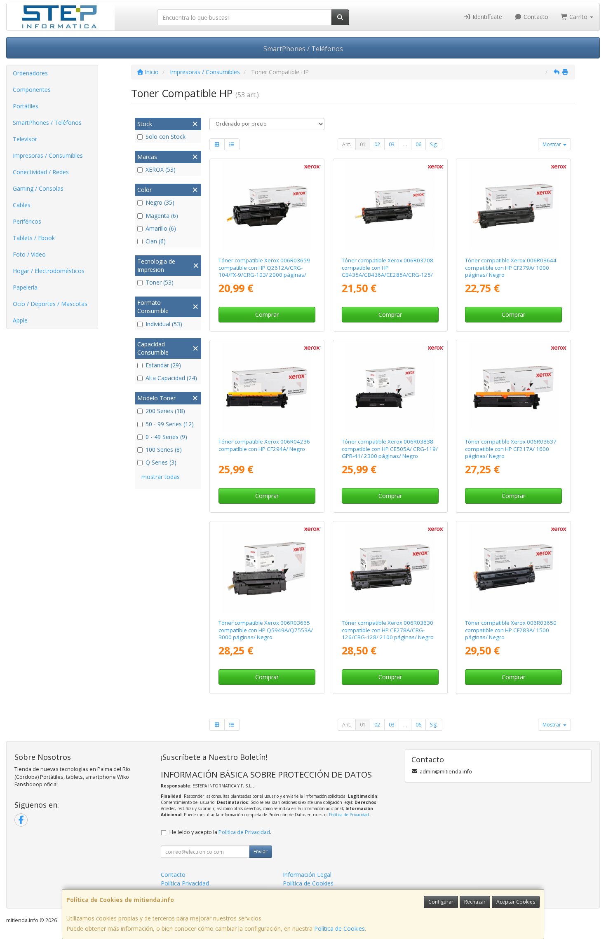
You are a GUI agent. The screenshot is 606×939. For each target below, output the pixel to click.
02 (377, 144)
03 (392, 144)
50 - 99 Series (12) (170, 424)
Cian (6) (156, 241)
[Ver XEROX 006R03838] (390, 387)
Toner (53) (160, 282)
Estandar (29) (163, 365)
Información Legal (307, 874)
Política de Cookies (339, 928)
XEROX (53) (161, 169)
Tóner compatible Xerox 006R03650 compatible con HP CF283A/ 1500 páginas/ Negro (511, 630)
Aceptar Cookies (515, 901)
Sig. (434, 144)
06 (418, 144)
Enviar (261, 851)
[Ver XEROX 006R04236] (267, 387)
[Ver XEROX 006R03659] (267, 206)
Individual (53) (164, 324)
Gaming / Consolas (38, 188)
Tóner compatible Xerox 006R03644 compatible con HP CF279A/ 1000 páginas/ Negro (511, 267)
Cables (22, 205)
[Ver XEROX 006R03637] (514, 387)
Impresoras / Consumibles (48, 155)
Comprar (267, 314)
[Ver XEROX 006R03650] (514, 569)
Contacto (535, 17)
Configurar (440, 901)
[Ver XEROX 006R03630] (390, 569)
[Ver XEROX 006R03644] (514, 206)
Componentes (32, 89)
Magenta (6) (162, 216)
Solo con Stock (166, 136)
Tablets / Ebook (34, 238)
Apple (20, 320)
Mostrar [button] (552, 144)
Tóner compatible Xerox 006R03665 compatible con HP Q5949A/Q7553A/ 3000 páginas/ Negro (265, 630)
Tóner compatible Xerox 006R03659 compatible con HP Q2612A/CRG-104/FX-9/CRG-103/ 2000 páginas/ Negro (264, 271)
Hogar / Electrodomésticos (49, 271)
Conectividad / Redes (41, 172)
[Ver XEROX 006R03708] (390, 206)
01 (363, 144)
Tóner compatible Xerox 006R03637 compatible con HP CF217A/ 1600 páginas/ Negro (511, 449)
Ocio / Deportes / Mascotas (50, 304)
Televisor (25, 139)
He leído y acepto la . (220, 832)
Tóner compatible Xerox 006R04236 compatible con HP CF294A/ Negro (264, 445)
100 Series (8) (164, 449)
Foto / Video (29, 254)
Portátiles (25, 106)
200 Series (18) (165, 411)
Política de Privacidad (349, 815)
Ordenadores (30, 73)
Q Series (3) (161, 462)
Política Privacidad (185, 883)
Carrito (578, 17)
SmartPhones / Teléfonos (303, 48)
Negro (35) (160, 202)
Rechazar (475, 901)
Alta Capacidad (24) (171, 378)
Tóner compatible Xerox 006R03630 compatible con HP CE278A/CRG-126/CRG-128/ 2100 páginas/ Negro (388, 630)
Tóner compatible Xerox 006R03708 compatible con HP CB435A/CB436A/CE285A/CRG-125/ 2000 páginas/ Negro (387, 271)
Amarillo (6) (161, 228)
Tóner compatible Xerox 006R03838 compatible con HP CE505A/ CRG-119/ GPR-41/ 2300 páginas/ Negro (390, 449)
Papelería (25, 287)
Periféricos (27, 221)
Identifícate (486, 17)
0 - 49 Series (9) (166, 437)
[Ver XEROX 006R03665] (267, 569)
